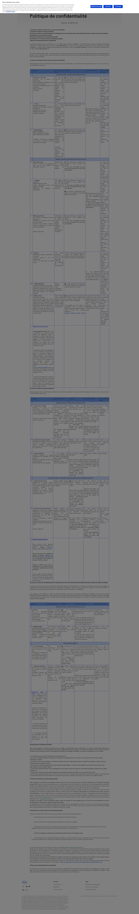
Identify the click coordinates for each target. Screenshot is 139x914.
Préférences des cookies (96, 6)
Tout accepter (118, 6)
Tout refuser (108, 6)
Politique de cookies (10, 11)
